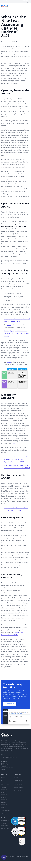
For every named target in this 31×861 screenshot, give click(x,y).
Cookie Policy (5, 829)
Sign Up (3, 813)
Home (3, 778)
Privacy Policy (5, 820)
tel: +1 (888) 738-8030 (24, 1)
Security (3, 807)
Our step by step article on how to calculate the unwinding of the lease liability (16, 333)
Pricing (3, 781)
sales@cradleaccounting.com (10, 1)
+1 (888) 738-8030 (6, 756)
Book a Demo (5, 784)
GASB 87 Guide (18, 787)
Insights (16, 778)
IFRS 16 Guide (18, 784)
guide (9, 325)
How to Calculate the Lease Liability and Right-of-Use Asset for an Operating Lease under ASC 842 (16, 459)
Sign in (28, 2)
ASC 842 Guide (18, 781)
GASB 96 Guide (18, 790)
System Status (5, 810)
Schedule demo (9, 704)
